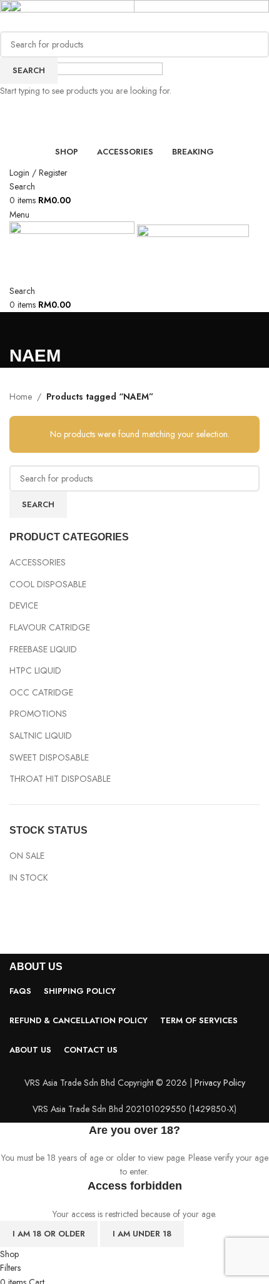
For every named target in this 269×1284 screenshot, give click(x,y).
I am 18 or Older (49, 1234)
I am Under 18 (142, 1234)
